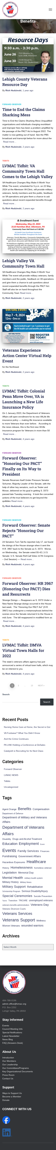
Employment (29, 844)
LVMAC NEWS (11, 775)
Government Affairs (29, 856)
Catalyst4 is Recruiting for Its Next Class (23, 751)
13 (32, 686)
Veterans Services (17, 913)
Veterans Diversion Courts (14, 909)
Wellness (41, 920)
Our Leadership (10, 1064)
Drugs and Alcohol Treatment (27, 839)
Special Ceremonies (17, 896)
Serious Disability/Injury (35, 891)
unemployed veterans (41, 900)
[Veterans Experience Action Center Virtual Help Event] (28, 326)
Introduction (8, 1057)
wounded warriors (32, 925)
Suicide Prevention (43, 896)
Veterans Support (18, 920)
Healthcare (36, 861)
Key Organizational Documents (17, 1071)
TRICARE (23, 900)
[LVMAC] (11, 10)
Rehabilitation (35, 886)
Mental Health (12, 877)
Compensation (41, 809)
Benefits (24, 809)
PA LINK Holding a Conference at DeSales (24, 745)
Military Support (14, 886)
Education (9, 844)
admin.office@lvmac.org (14, 1004)
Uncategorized (11, 787)
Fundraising (9, 856)
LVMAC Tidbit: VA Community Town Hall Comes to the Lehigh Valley (27, 171)
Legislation (9, 872)
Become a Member (11, 1096)
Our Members (9, 1061)
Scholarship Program (11, 891)
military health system (33, 878)
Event (42, 844)
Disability (6, 839)
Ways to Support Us (12, 1093)
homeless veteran (43, 868)
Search (6, 694)
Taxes (4, 901)
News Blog (7, 1039)
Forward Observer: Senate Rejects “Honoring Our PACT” (26, 530)
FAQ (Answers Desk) (12, 1043)
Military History (10, 882)
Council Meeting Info (12, 1029)
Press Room (8, 1075)
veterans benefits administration (15, 905)
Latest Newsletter (10, 1036)
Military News (25, 882)
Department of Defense (12, 813)
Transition (12, 900)
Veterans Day (40, 904)
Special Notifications (12, 1032)
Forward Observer (11, 104)
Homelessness (22, 867)
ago (28, 90)
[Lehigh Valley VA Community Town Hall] (28, 236)
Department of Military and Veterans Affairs (24, 819)
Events (9, 850)
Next (40, 686)
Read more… (9, 141)
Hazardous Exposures (13, 862)
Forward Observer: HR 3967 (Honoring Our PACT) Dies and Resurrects (27, 589)
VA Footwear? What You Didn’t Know (22, 733)
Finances (44, 851)
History (5, 868)
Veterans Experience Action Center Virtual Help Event (26, 356)
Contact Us (7, 1078)
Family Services (28, 851)
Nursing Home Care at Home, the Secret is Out (27, 727)
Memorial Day (26, 872)
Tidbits (5, 161)
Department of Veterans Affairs (23, 830)
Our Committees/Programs (15, 1068)
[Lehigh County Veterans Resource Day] (28, 55)
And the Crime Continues (16, 739)
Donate (5, 1100)
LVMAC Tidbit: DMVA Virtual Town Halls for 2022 (23, 650)
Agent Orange (9, 809)
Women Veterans (11, 925)
